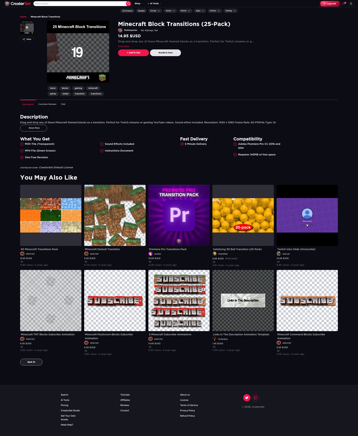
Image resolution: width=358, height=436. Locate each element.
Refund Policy (187, 415)
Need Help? (67, 424)
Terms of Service (189, 405)
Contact (124, 410)
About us (185, 394)
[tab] (28, 104)
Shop (137, 3)
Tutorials (125, 394)
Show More (123, 46)
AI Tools (65, 400)
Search (64, 394)
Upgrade (331, 3)
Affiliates (125, 400)
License (184, 400)
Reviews (124, 405)
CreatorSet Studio (70, 410)
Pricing (64, 405)
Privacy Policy (187, 410)
